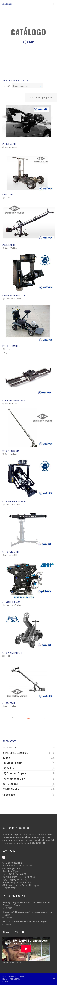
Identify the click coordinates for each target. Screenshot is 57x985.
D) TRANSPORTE (11, 784)
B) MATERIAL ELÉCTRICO (15, 752)
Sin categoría (8, 794)
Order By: (6, 86)
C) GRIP (6, 758)
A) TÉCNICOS (9, 747)
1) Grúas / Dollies (13, 762)
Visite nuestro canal (12, 962)
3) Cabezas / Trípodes (16, 773)
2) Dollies (9, 768)
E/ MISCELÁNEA (10, 789)
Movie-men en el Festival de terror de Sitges (24, 921)
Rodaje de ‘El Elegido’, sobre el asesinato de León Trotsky (27, 913)
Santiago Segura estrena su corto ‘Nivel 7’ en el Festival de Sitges (26, 904)
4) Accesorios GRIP (14, 778)
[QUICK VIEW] (28, 121)
